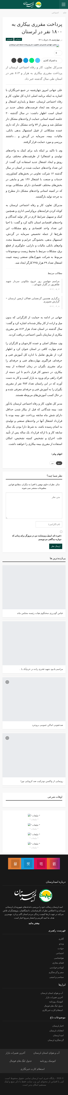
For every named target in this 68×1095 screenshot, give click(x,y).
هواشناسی (59, 958)
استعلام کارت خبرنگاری (52, 1010)
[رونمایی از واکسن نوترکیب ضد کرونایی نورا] (34, 755)
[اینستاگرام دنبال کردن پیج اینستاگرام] (53, 863)
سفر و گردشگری (56, 972)
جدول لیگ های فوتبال (53, 1006)
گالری (61, 939)
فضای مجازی (58, 963)
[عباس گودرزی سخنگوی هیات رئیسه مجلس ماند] (34, 587)
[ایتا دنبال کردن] (14, 863)
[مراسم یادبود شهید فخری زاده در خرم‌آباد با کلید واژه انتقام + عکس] (34, 643)
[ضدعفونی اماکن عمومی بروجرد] (34, 699)
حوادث (61, 948)
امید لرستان (58, 1035)
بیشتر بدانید (34, 923)
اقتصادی (10, 39)
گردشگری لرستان (56, 1040)
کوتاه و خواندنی (57, 967)
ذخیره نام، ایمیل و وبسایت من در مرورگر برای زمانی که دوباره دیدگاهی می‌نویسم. (36, 537)
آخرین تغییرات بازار (54, 997)
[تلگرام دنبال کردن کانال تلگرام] (27, 863)
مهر (52, 463)
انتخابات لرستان (56, 1030)
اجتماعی (18, 39)
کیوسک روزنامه (56, 1001)
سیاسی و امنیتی (56, 977)
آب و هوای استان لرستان (52, 993)
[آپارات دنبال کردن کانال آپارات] (40, 863)
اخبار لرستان (58, 1026)
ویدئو (61, 943)
